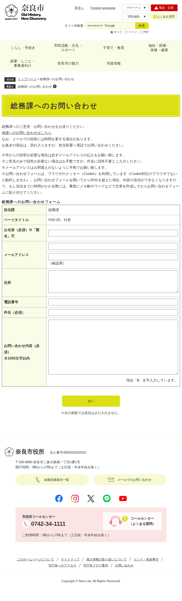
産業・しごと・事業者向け (22, 63)
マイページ (134, 7)
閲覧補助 (134, 16)
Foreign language (103, 8)
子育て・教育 (113, 48)
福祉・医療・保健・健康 (159, 48)
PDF (146, 32)
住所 (7, 282)
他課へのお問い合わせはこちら (26, 133)
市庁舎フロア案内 (95, 565)
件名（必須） (14, 312)
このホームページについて (35, 559)
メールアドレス (16, 255)
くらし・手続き (22, 48)
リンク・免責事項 (146, 559)
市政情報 (114, 63)
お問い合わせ (124, 565)
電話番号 (11, 302)
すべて (118, 32)
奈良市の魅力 (68, 63)
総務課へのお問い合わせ (35, 86)
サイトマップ (70, 559)
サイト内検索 (74, 25)
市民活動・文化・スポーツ (68, 48)
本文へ (79, 8)
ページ (133, 32)
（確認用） (57, 263)
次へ (91, 401)
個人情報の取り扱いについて (106, 559)
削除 (54, 86)
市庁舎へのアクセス (62, 565)
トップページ (27, 79)
